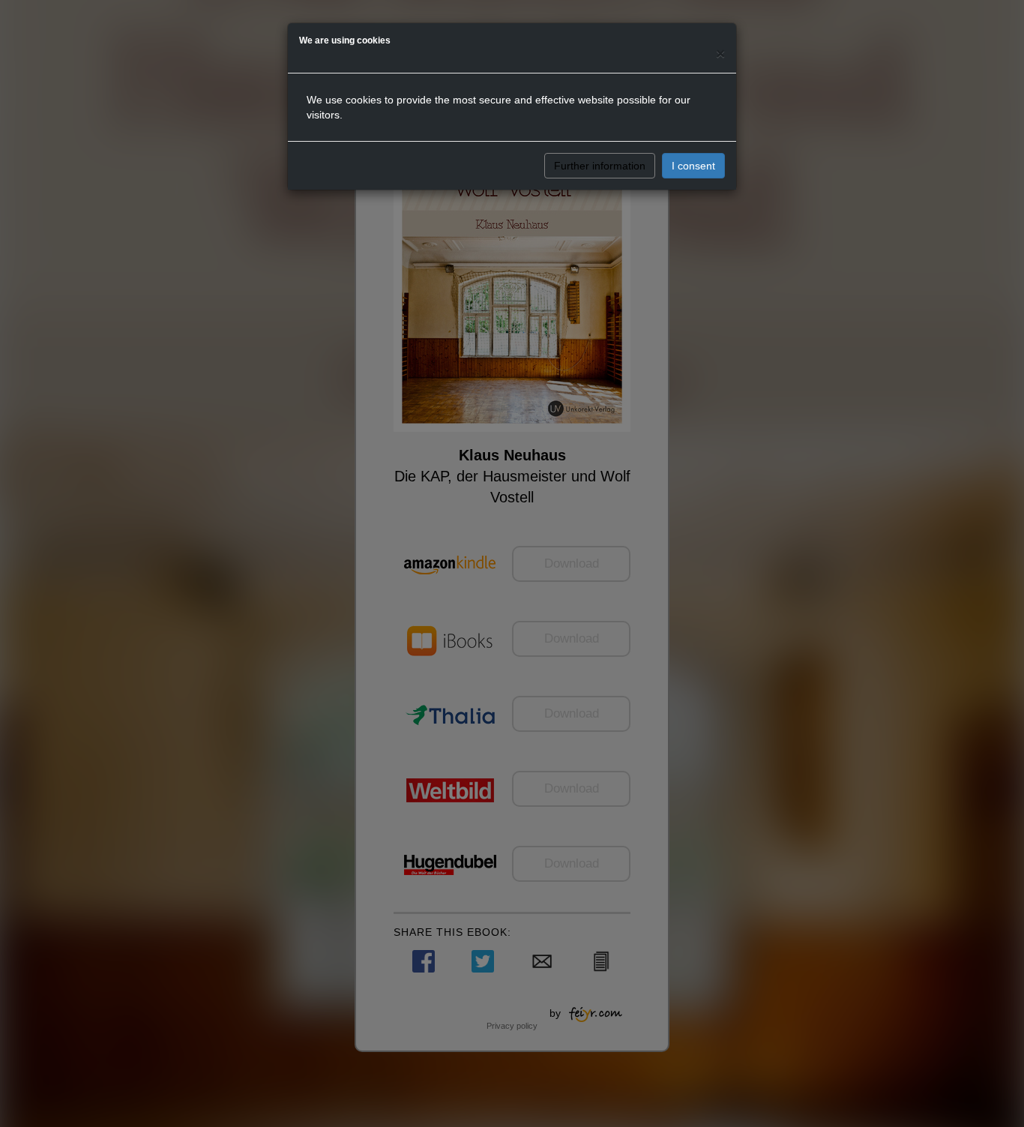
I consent (693, 166)
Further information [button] (599, 166)
